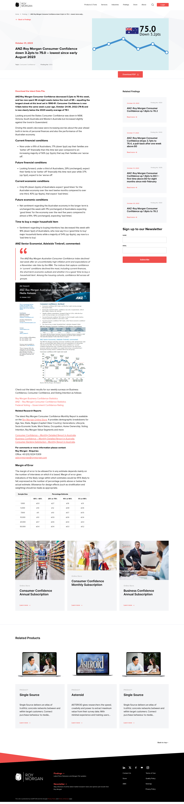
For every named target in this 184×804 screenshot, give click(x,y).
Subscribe (144, 260)
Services (104, 5)
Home (17, 14)
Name (124, 235)
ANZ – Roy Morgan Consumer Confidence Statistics (40, 402)
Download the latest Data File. (30, 91)
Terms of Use (151, 773)
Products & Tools (90, 5)
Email (124, 245)
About (144, 5)
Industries (115, 5)
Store (135, 5)
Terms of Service (64, 799)
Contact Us (127, 773)
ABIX (124, 784)
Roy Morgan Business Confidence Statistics (36, 398)
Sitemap (149, 784)
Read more (131, 117)
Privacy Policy (151, 789)
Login (163, 5)
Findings (126, 5)
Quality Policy (150, 778)
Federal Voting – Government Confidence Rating (39, 405)
